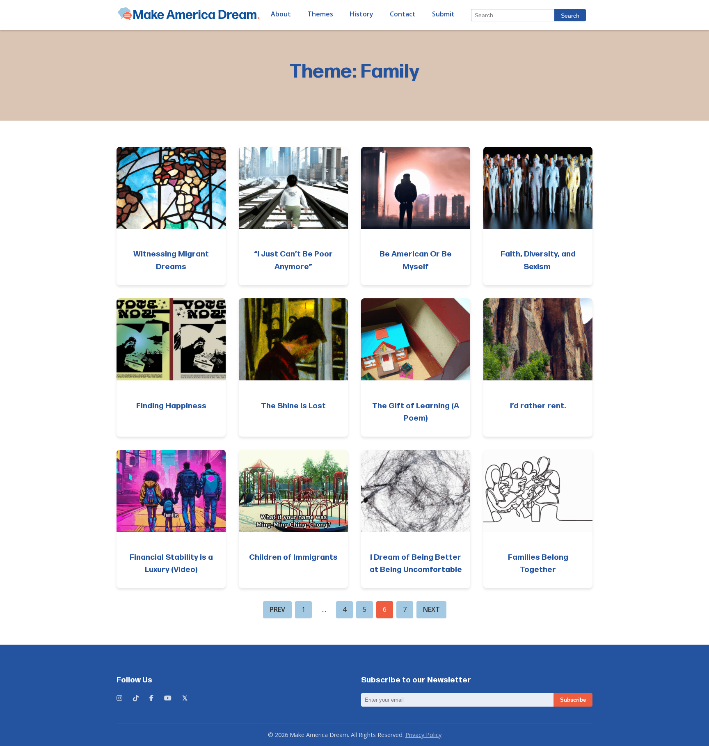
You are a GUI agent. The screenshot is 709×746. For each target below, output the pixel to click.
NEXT (431, 609)
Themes (320, 13)
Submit (443, 13)
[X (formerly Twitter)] (185, 698)
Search (570, 15)
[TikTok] (136, 698)
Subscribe (573, 700)
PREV (277, 609)
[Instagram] (119, 698)
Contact (403, 13)
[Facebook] (151, 698)
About (281, 13)
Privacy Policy (423, 735)
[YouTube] (168, 698)
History (361, 13)
